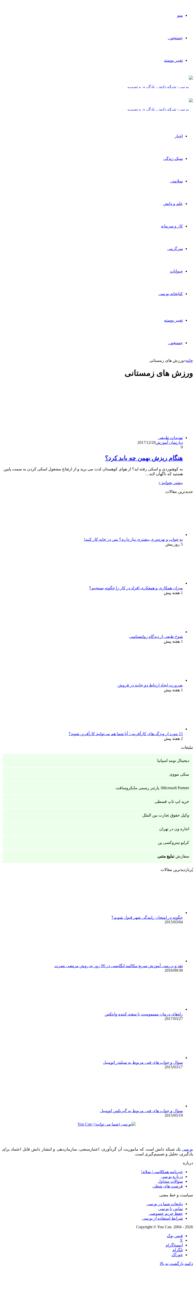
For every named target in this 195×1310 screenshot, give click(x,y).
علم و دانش (173, 203)
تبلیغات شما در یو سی (165, 1204)
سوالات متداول (170, 1181)
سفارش (173, 856)
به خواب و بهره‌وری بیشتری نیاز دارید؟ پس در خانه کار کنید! (133, 539)
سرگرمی (175, 248)
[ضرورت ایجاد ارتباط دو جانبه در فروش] (155, 680)
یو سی (187, 1149)
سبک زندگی (173, 158)
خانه (189, 360)
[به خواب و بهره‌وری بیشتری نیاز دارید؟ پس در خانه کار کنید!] (155, 534)
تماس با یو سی (170, 1209)
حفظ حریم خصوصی (166, 1213)
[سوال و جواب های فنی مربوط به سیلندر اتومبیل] (155, 1057)
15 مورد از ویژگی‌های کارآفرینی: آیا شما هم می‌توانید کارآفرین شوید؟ (126, 734)
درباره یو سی (172, 1176)
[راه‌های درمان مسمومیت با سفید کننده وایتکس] (155, 1009)
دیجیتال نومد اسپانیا (173, 760)
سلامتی (176, 181)
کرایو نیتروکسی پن (173, 842)
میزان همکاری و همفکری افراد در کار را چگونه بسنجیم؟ (136, 588)
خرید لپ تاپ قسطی (172, 801)
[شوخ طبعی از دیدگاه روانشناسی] (155, 632)
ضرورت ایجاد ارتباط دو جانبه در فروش (150, 685)
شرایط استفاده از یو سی (162, 1218)
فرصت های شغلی (167, 1186)
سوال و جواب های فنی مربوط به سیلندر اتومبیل (143, 1062)
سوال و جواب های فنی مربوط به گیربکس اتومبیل (141, 1111)
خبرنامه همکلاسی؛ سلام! (162, 1172)
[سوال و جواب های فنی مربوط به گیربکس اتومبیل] (155, 1106)
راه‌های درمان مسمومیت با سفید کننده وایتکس (144, 1014)
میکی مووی (179, 774)
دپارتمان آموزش (169, 442)
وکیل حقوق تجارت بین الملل (165, 815)
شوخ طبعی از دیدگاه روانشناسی (156, 636)
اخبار (179, 136)
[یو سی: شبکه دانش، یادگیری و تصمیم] (160, 87)
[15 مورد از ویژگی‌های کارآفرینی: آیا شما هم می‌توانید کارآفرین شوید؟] (155, 729)
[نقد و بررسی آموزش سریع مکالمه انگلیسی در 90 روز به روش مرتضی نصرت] (155, 961)
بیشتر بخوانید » (170, 483)
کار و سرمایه (172, 226)
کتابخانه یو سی (170, 294)
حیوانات (176, 271)
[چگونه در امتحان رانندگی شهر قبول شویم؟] (155, 912)
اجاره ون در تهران (174, 829)
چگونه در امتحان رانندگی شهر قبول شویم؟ (147, 917)
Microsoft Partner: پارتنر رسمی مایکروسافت (152, 788)
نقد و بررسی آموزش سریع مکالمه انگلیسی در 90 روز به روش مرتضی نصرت (118, 966)
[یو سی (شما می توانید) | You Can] (97, 1128)
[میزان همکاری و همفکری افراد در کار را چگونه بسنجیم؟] (155, 583)
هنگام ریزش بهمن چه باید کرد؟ (144, 458)
